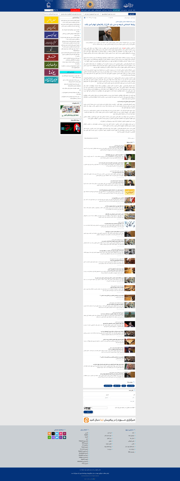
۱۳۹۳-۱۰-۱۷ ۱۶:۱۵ (120, 369)
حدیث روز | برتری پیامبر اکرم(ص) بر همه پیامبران (92, 14)
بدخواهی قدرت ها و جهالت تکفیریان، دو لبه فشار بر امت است (112, 314)
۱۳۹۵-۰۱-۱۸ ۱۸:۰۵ (120, 228)
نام (134, 395)
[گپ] (53, 437)
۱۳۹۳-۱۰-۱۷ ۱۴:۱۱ (120, 195)
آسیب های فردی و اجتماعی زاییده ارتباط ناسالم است (114, 223)
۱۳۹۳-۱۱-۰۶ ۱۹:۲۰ (120, 283)
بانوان (92, 10)
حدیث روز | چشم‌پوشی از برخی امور (112, 14)
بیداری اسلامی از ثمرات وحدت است (117, 182)
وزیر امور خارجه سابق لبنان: (119, 145)
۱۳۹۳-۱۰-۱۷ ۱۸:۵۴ (120, 292)
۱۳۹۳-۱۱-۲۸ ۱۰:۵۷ (120, 255)
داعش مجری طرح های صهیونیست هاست (116, 349)
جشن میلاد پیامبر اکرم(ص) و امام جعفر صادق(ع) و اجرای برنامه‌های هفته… (72, 85)
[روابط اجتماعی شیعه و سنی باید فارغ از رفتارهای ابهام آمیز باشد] (109, 34)
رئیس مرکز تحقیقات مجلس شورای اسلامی (125, 21)
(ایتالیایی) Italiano (83, 457)
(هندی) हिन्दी (85, 443)
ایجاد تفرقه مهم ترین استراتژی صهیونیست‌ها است (114, 206)
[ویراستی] (56, 437)
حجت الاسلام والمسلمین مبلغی (118, 312)
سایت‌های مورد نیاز (75, 10)
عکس (89, 10)
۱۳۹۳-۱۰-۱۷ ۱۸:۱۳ (120, 299)
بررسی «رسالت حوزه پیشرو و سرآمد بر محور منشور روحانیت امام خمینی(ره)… (72, 80)
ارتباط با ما (131, 449)
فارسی (86, 433)
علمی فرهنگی (98, 10)
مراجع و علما (124, 10)
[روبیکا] (60, 437)
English (86, 435)
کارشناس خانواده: (121, 222)
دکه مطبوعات (75, 103)
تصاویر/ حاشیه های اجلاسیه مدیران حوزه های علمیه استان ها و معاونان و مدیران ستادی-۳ (70, 42)
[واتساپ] (49, 437)
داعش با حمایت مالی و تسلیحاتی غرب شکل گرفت (114, 214)
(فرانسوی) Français (83, 441)
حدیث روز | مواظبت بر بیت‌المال (49, 14)
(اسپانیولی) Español (83, 451)
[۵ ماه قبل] (70, 128)
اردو (87, 439)
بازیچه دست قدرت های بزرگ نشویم (117, 287)
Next (62, 128)
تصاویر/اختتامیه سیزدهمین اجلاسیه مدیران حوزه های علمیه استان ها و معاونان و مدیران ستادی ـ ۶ (70, 26)
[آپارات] (60, 433)
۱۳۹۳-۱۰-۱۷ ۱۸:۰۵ (120, 328)
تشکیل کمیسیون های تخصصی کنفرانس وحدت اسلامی (113, 339)
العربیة (86, 437)
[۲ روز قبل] (70, 111)
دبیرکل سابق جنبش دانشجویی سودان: (117, 286)
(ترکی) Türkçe (84, 447)
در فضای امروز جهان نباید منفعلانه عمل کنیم (115, 304)
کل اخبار (130, 10)
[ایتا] (49, 433)
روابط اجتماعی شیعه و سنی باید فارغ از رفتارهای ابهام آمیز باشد (109, 24)
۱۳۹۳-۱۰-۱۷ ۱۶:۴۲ (120, 354)
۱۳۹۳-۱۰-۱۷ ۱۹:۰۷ (120, 336)
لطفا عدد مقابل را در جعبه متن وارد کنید (125, 407)
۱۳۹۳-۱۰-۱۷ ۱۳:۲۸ (120, 168)
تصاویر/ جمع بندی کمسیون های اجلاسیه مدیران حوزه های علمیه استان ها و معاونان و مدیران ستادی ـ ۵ (70, 54)
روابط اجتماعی (108, 386)
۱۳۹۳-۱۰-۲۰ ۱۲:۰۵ (120, 319)
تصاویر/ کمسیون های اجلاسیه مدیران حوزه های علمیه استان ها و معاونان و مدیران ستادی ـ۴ (70, 46)
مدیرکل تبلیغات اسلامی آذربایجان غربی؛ (117, 180)
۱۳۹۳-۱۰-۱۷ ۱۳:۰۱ (120, 152)
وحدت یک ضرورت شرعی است (118, 172)
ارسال (88, 412)
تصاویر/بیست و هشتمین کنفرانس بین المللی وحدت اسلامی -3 (112, 295)
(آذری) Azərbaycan (83, 453)
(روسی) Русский (84, 449)
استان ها (110, 10)
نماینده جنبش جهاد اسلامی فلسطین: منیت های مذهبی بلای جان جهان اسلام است (108, 364)
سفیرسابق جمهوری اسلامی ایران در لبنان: (117, 347)
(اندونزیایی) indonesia (82, 461)
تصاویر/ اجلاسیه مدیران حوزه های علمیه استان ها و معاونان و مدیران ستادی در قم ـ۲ (70, 38)
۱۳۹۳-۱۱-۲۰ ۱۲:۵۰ (120, 246)
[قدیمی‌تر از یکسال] (129, 147)
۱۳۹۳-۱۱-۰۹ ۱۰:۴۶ (120, 265)
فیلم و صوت (84, 10)
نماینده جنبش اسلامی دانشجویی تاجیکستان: (116, 268)
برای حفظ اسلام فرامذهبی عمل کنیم (117, 260)
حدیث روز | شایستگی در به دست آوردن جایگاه (68, 14)
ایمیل (107, 395)
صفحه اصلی (133, 17)
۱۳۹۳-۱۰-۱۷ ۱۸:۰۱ (120, 344)
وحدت (123, 386)
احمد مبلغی (117, 386)
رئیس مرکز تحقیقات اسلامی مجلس (118, 239)
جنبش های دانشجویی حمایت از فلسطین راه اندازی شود (113, 323)
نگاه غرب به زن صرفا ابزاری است (118, 198)
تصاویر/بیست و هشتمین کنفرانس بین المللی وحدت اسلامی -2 (112, 357)
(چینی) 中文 (85, 463)
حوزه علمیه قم (116, 10)
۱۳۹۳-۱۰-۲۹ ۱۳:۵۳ (120, 309)
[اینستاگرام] (64, 433)
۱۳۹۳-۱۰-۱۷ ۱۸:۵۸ (120, 275)
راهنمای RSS (131, 452)
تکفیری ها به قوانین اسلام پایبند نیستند (116, 147)
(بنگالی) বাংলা (85, 445)
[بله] (64, 437)
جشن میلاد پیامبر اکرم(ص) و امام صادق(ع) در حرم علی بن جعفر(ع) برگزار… (71, 97)
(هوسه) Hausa (84, 459)
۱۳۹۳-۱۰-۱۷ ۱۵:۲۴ (120, 219)
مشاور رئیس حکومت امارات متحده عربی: (117, 171)
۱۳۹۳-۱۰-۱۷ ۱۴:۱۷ (120, 203)
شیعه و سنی (131, 386)
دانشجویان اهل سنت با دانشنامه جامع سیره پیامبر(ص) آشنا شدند (111, 190)
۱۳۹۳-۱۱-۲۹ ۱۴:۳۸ (120, 236)
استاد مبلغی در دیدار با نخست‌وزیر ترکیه (117, 259)
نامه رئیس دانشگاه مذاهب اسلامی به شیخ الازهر (115, 231)
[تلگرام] (56, 433)
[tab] (71, 72)
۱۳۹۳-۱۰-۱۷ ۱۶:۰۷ (120, 379)
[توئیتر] (53, 433)
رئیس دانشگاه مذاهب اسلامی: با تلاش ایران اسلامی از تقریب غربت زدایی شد (109, 278)
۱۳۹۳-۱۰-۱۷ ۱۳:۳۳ (120, 177)
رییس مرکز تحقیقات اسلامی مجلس (118, 249)
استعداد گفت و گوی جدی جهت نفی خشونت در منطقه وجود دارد (112, 250)
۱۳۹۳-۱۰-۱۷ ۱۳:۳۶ (120, 187)
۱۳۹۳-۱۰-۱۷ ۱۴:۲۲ (120, 211)
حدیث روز (132, 14)
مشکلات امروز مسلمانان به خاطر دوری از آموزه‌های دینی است (112, 331)
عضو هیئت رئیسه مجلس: (119, 322)
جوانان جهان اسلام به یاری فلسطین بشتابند (116, 270)
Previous (78, 128)
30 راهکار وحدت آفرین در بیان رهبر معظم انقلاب (114, 155)
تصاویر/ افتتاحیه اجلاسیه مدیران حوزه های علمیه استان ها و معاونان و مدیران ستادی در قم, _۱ (70, 21)
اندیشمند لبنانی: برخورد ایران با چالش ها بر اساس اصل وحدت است (111, 163)
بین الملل (104, 10)
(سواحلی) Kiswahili (83, 455)
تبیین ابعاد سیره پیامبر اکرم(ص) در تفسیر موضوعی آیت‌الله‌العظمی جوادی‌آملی (71, 59)
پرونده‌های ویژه (75, 120)
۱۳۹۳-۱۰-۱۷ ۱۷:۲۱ (120, 360)
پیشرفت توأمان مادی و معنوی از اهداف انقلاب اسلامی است (113, 241)
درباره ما (109, 449)
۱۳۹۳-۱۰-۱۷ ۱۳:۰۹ (120, 160)
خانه (134, 10)
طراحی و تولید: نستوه (88, 479)
